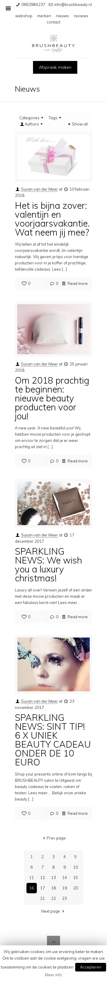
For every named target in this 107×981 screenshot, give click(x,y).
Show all (80, 124)
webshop (23, 15)
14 (64, 877)
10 (75, 867)
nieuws (62, 15)
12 (42, 877)
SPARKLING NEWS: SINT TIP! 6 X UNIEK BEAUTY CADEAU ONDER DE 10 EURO (53, 740)
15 (75, 877)
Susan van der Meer (39, 189)
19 (64, 888)
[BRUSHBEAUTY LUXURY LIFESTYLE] (53, 43)
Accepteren (90, 967)
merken (44, 15)
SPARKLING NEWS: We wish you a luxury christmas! (48, 565)
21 (42, 898)
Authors (32, 124)
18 (53, 888)
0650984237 (33, 4)
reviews (81, 15)
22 (53, 898)
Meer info (53, 974)
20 (75, 888)
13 (53, 877)
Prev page (56, 838)
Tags (53, 117)
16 (31, 888)
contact (53, 22)
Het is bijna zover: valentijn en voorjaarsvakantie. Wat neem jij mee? (52, 219)
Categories (29, 117)
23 (64, 898)
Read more (77, 283)
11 (31, 877)
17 (42, 888)
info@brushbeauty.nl (73, 4)
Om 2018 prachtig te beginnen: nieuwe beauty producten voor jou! (52, 398)
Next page (50, 911)
